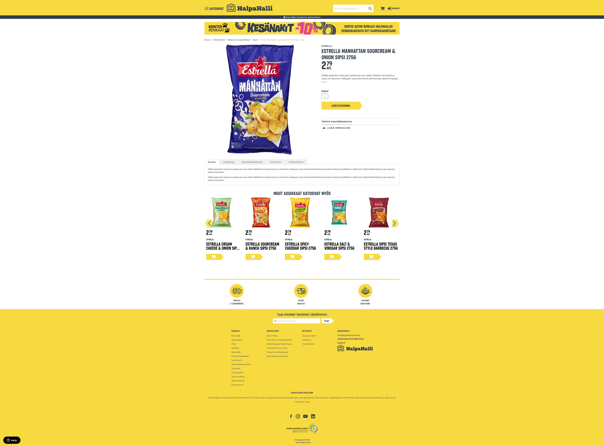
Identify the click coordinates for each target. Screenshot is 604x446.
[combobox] (353, 8)
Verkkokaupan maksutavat (279, 343)
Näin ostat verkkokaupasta (279, 339)
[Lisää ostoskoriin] (213, 257)
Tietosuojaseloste (303, 442)
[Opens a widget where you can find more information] (11, 440)
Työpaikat (235, 368)
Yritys (233, 343)
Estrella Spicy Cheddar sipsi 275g (300, 246)
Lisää (324, 81)
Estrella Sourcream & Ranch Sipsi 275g (262, 246)
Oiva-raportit (237, 384)
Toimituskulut (296, 161)
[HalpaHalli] (249, 7)
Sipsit (255, 40)
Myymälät (236, 335)
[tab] (211, 162)
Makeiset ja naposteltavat (239, 40)
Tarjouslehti (236, 339)
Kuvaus (212, 161)
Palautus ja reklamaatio (277, 352)
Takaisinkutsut (238, 380)
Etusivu (207, 40)
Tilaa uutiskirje (238, 376)
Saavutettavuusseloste (277, 356)
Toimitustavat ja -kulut (277, 348)
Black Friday (272, 335)
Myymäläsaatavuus (252, 161)
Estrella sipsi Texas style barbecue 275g (381, 246)
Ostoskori (306, 339)
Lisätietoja (228, 161)
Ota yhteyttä (237, 372)
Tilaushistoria (308, 343)
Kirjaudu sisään (309, 335)
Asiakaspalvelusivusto (348, 335)
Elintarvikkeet (219, 40)
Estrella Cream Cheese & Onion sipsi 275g (223, 248)
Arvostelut (275, 161)
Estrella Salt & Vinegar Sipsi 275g (339, 246)
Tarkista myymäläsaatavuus (337, 121)
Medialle (235, 348)
